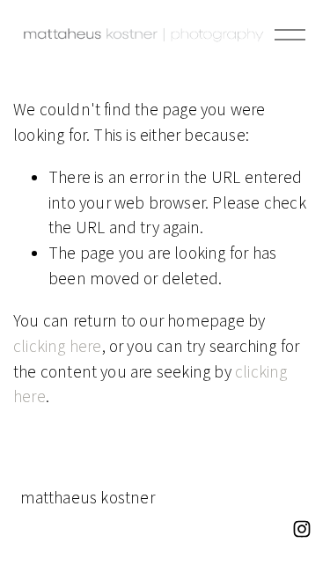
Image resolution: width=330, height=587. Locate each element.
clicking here (57, 345)
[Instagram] (302, 529)
